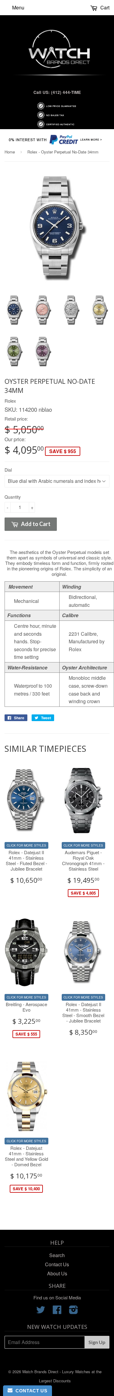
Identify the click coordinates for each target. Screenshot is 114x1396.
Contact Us (57, 1264)
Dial (8, 470)
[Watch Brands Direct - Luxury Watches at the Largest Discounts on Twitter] (40, 1311)
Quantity (13, 497)
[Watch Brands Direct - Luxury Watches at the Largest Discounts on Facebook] (57, 1311)
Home (10, 152)
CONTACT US (29, 1390)
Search (57, 1255)
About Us (57, 1273)
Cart (104, 7)
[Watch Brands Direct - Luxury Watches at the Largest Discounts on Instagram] (73, 1311)
